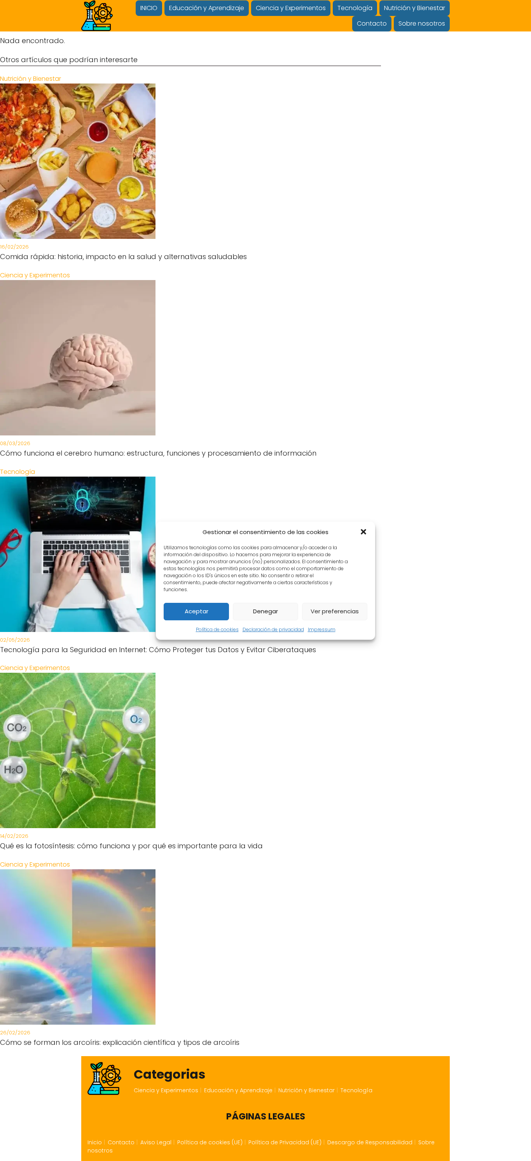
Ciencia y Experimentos (291, 7)
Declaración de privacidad (273, 629)
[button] (363, 532)
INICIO (148, 7)
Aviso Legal (155, 1142)
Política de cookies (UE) (210, 1142)
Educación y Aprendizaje (206, 7)
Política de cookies (217, 629)
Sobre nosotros (421, 23)
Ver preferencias (335, 611)
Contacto (372, 23)
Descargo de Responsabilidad (369, 1142)
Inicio (94, 1142)
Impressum (321, 629)
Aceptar (196, 611)
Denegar (265, 611)
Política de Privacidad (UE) (284, 1142)
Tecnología (354, 7)
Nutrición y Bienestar (414, 7)
